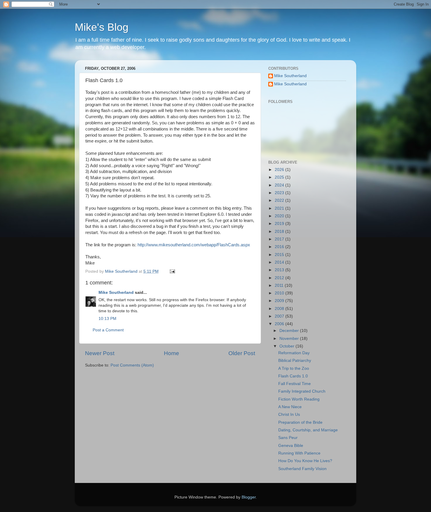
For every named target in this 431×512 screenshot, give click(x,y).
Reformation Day (294, 353)
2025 (280, 177)
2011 (280, 285)
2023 (280, 193)
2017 (280, 239)
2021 (280, 208)
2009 (280, 301)
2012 (280, 278)
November (289, 338)
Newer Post (99, 353)
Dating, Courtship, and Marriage (308, 430)
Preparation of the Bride (300, 422)
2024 (280, 185)
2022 (280, 200)
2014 (280, 262)
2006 (280, 324)
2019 (280, 223)
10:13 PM (107, 318)
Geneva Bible (290, 445)
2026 (280, 169)
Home (171, 353)
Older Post (241, 353)
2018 (280, 231)
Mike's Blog (101, 27)
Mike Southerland (116, 292)
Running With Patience (299, 453)
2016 (280, 247)
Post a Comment (108, 330)
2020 (280, 216)
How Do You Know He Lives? (305, 461)
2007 (280, 316)
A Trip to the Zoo (293, 368)
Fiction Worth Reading (299, 399)
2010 (280, 293)
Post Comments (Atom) (132, 365)
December (289, 330)
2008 (280, 308)
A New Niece (290, 407)
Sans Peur (288, 437)
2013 (280, 270)
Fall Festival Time (294, 384)
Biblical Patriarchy (294, 360)
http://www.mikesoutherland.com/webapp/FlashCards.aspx (194, 245)
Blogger (249, 497)
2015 (280, 254)
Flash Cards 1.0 (293, 376)
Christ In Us (289, 414)
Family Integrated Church (301, 391)
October (287, 346)
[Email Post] (172, 271)
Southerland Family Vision (302, 469)
